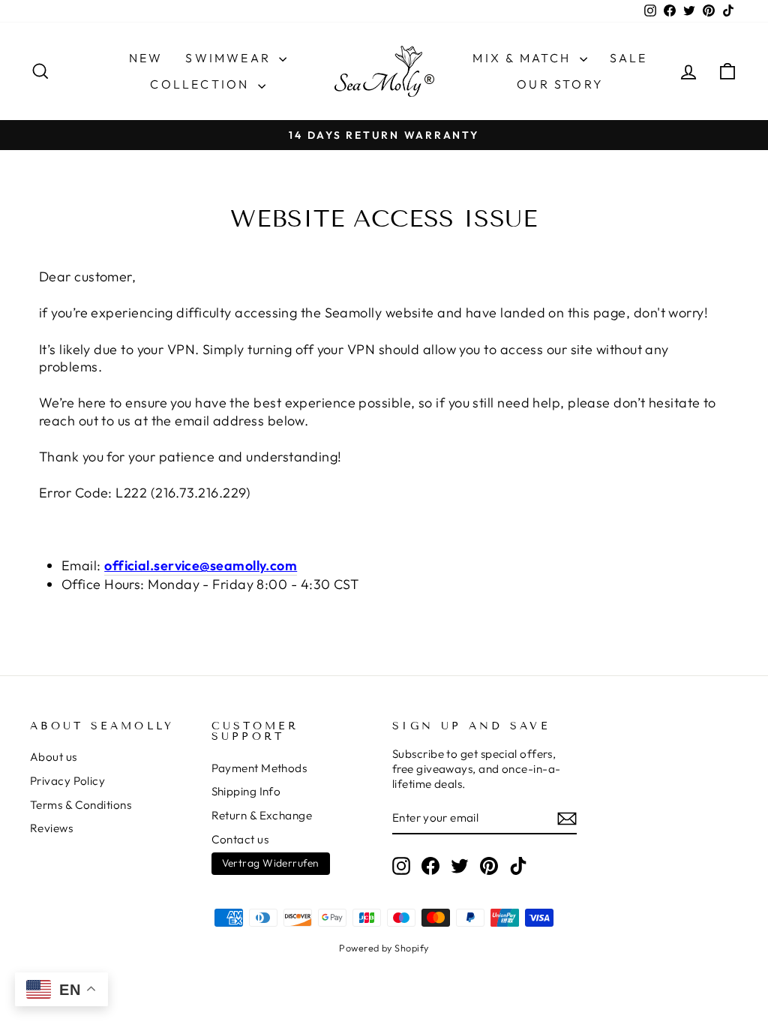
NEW (146, 57)
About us (53, 757)
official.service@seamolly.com (200, 565)
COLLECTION (202, 84)
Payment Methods (260, 768)
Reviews (51, 828)
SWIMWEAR (230, 57)
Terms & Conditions (80, 805)
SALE (629, 57)
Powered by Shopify (383, 948)
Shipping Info (246, 791)
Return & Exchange (262, 815)
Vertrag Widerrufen (271, 863)
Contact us (240, 839)
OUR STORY (560, 84)
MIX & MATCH (523, 57)
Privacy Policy (67, 781)
